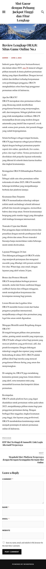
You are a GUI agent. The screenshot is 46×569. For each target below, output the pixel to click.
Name (5, 507)
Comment (7, 479)
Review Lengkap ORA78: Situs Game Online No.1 (19, 47)
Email (5, 519)
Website (6, 530)
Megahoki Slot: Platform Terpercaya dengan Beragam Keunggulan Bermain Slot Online (23, 460)
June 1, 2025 (16, 58)
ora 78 (25, 67)
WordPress (29, 564)
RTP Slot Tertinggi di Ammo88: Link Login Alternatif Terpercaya (22, 443)
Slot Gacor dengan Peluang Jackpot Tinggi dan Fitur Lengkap (23, 11)
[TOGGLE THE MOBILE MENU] (3, 12)
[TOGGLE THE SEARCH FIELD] (42, 12)
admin (5, 58)
